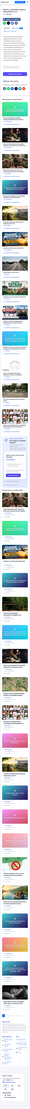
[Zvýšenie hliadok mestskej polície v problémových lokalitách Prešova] (15, 317)
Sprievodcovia (7, 1037)
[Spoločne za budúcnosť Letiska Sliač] (15, 243)
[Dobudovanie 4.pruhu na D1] (15, 267)
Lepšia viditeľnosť (11, 31)
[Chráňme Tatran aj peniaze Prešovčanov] (15, 292)
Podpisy (18, 28)
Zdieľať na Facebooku (13, 19)
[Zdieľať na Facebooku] (12, 88)
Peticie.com (5, 2)
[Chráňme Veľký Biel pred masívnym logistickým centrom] (15, 218)
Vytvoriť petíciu (14, 475)
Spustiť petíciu (20, 2)
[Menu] (27, 2)
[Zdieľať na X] (8, 23)
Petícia (8, 28)
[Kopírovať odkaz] (16, 23)
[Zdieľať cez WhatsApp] (4, 23)
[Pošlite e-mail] (12, 23)
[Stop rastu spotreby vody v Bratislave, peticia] (15, 395)
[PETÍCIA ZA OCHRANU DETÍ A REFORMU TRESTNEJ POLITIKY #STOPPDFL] (15, 192)
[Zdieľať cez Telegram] (20, 88)
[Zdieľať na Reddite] (23, 88)
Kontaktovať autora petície (12, 67)
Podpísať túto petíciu (15, 74)
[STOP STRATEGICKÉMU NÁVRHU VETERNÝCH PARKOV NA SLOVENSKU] (15, 114)
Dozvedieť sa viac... (10, 1082)
